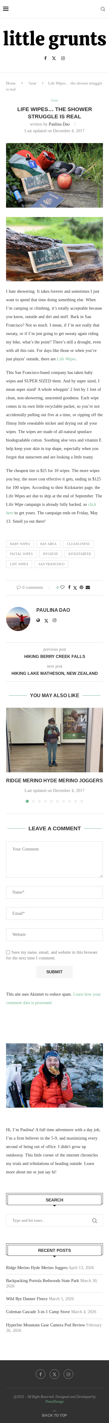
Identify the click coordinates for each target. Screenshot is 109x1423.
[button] (11, 755)
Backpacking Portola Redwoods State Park (42, 1280)
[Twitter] (54, 58)
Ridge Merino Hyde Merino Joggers (54, 780)
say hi (50, 1172)
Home (11, 83)
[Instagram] (63, 58)
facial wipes (21, 554)
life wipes (19, 564)
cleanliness (78, 544)
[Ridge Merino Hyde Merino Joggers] (54, 740)
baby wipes (20, 544)
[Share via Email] (88, 587)
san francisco (51, 564)
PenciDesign (54, 1401)
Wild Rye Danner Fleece (27, 1299)
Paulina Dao (59, 124)
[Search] (103, 9)
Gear (32, 83)
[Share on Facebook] (69, 587)
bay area (48, 544)
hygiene (50, 554)
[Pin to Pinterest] (81, 587)
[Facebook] (45, 58)
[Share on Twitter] (75, 588)
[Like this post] (62, 587)
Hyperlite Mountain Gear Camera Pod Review (45, 1325)
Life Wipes (66, 359)
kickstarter (79, 554)
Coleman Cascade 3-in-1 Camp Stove (38, 1312)
